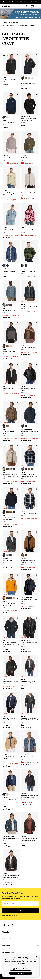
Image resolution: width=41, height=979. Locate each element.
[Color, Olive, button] (7, 512)
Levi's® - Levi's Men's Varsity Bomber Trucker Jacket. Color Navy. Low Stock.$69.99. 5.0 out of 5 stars (11, 710)
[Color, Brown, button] (25, 78)
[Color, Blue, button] (25, 265)
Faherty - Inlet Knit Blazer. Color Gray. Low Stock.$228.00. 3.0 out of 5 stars (11, 549)
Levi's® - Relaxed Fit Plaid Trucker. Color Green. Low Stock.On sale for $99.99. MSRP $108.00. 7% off (29, 258)
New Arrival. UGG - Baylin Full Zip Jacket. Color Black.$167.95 (11, 69)
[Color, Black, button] (7, 265)
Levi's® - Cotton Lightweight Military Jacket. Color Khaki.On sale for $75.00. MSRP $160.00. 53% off (11, 183)
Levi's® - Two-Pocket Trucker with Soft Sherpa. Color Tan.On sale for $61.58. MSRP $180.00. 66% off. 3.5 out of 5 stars (11, 748)
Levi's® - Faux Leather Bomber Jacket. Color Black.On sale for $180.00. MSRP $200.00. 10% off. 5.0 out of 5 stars (29, 380)
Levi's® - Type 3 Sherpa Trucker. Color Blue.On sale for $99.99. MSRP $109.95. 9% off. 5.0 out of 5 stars (11, 299)
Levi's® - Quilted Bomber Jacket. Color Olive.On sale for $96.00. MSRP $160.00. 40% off (29, 147)
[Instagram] (4, 925)
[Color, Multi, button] (25, 469)
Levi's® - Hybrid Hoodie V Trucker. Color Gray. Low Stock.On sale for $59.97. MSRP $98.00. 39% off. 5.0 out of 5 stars (11, 672)
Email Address (9, 904)
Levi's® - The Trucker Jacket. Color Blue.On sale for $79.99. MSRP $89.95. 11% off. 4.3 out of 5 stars (11, 220)
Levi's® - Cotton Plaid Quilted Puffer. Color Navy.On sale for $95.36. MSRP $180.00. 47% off (29, 503)
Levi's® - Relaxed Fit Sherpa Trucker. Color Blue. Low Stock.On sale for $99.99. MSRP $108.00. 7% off (29, 296)
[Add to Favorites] (18, 55)
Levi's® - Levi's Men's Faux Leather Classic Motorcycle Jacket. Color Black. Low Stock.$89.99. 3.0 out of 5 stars (29, 710)
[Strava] (13, 925)
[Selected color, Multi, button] (4, 265)
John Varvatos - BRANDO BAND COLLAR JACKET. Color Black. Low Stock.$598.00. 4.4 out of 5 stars (29, 634)
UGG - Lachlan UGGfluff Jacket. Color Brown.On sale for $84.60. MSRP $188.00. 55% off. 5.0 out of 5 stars (29, 338)
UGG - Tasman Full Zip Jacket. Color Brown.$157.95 (29, 71)
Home (4, 22)
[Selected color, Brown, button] (22, 78)
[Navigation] (37, 6)
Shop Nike (19, 17)
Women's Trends (8, 25)
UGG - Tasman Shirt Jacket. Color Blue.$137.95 (11, 110)
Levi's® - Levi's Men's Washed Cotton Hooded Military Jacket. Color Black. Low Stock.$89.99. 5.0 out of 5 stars (11, 634)
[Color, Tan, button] (13, 598)
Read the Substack (30, 2)
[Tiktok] (8, 925)
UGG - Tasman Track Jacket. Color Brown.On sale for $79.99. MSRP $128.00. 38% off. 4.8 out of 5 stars (11, 340)
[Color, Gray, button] (29, 78)
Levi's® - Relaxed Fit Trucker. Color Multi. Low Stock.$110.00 (11, 258)
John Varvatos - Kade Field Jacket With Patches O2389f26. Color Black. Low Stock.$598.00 (29, 109)
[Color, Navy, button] (13, 469)
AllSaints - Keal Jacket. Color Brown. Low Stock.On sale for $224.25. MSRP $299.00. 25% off (11, 147)
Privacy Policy (20, 963)
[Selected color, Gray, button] (4, 555)
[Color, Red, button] (10, 304)
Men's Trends (22, 25)
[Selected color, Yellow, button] (4, 598)
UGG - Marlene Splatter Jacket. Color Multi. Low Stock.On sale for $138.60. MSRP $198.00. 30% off (29, 219)
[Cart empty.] (32, 6)
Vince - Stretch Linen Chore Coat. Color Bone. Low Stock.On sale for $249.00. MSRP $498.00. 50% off (29, 182)
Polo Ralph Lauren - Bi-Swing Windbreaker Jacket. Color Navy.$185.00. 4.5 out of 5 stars (11, 789)
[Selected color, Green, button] (22, 265)
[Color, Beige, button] (32, 78)
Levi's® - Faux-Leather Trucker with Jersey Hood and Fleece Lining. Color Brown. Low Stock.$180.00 (29, 829)
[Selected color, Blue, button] (4, 117)
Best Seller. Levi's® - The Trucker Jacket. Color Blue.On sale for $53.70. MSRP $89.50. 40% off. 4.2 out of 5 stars (29, 747)
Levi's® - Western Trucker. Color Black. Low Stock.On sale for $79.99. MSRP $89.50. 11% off (11, 378)
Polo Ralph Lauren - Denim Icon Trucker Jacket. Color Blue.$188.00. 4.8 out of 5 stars (11, 829)
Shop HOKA (29, 17)
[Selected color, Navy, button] (22, 426)
